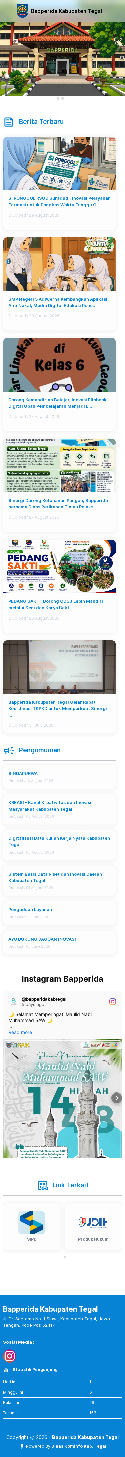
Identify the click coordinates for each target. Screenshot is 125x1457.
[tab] (58, 98)
